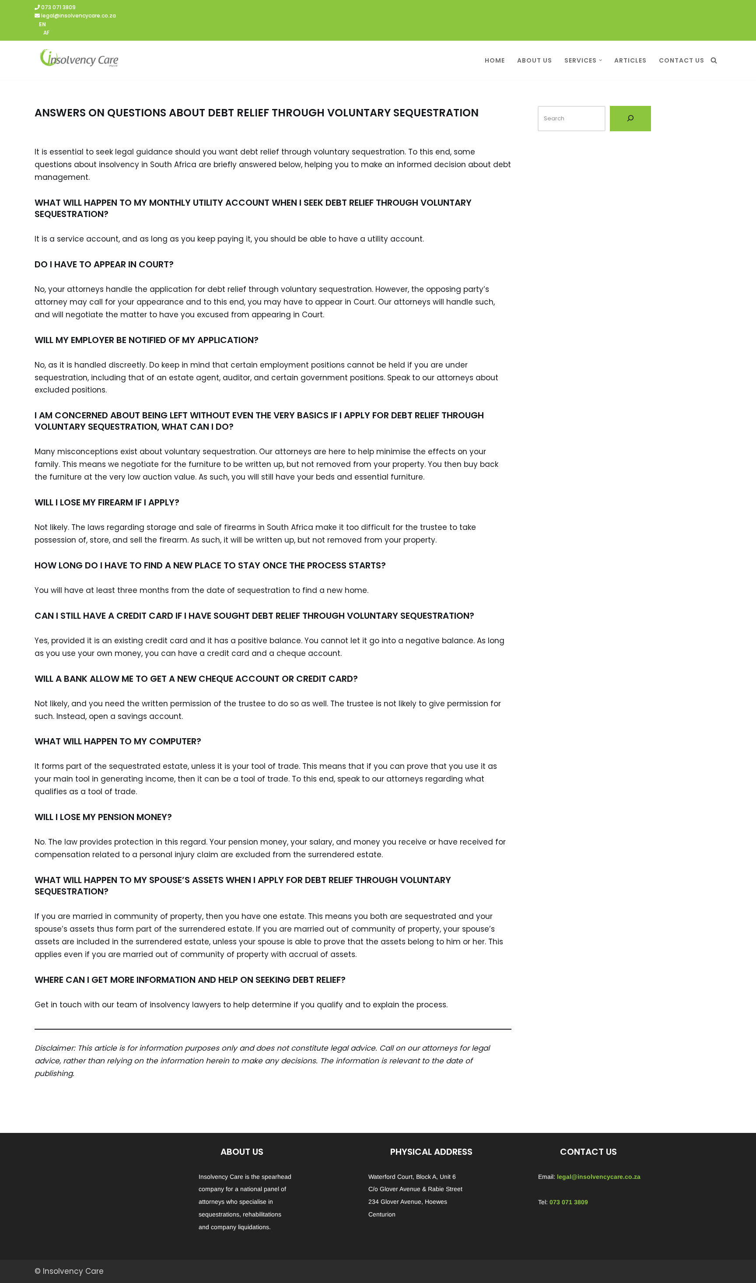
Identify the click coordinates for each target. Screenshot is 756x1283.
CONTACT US (681, 60)
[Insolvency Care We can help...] (78, 60)
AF (46, 32)
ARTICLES (630, 60)
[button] (600, 60)
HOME (495, 60)
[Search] (713, 60)
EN (42, 24)
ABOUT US (534, 60)
